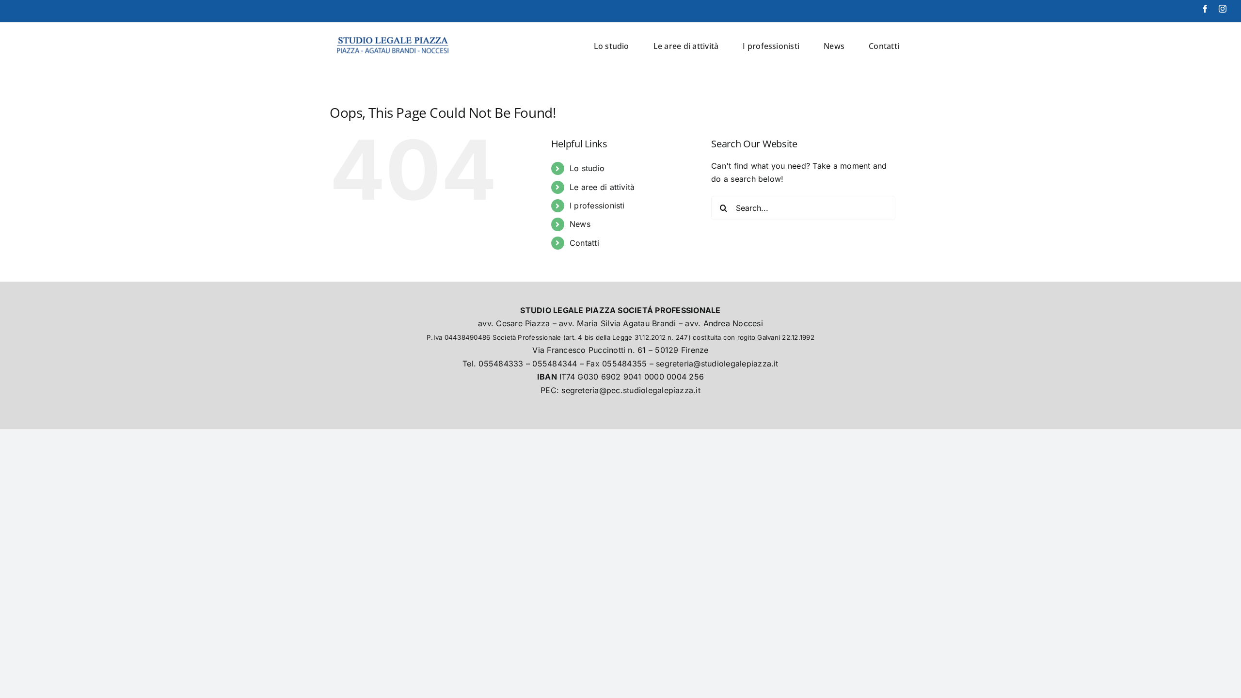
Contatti (584, 243)
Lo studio (587, 168)
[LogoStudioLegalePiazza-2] (394, 34)
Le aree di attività (602, 187)
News (580, 224)
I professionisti (597, 205)
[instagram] (1222, 9)
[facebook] (1205, 9)
